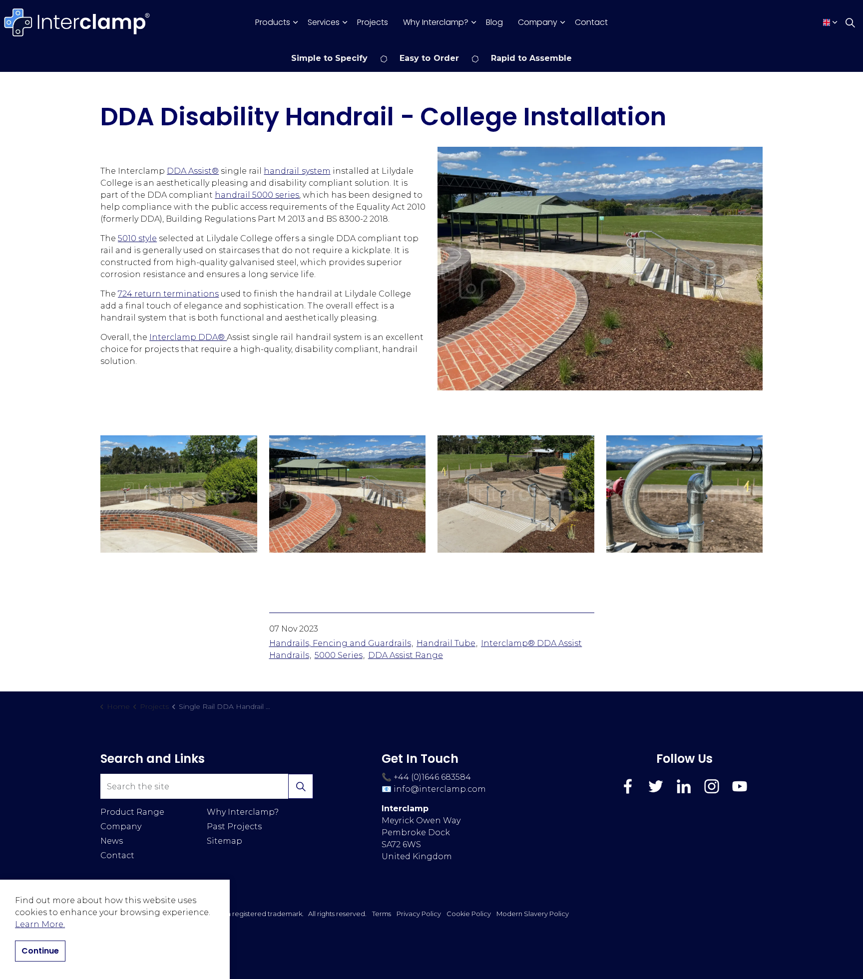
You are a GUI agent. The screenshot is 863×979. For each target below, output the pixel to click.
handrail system (297, 171)
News (111, 841)
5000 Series (339, 655)
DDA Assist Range (405, 655)
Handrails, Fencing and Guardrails (340, 643)
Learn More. (40, 924)
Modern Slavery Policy (532, 914)
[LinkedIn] (683, 786)
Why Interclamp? (435, 22)
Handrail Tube (446, 643)
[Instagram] (711, 786)
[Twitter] (655, 786)
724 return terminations (168, 294)
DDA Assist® (193, 171)
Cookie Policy (468, 914)
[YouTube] (739, 786)
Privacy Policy (419, 914)
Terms (381, 914)
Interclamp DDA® (188, 337)
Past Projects (234, 826)
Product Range (132, 812)
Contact (591, 22)
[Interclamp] (77, 22)
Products (272, 22)
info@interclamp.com (440, 789)
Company (537, 22)
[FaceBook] (627, 786)
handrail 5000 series (257, 195)
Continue (40, 951)
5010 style (137, 238)
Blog (494, 22)
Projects (372, 22)
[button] (600, 268)
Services (324, 22)
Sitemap (224, 841)
